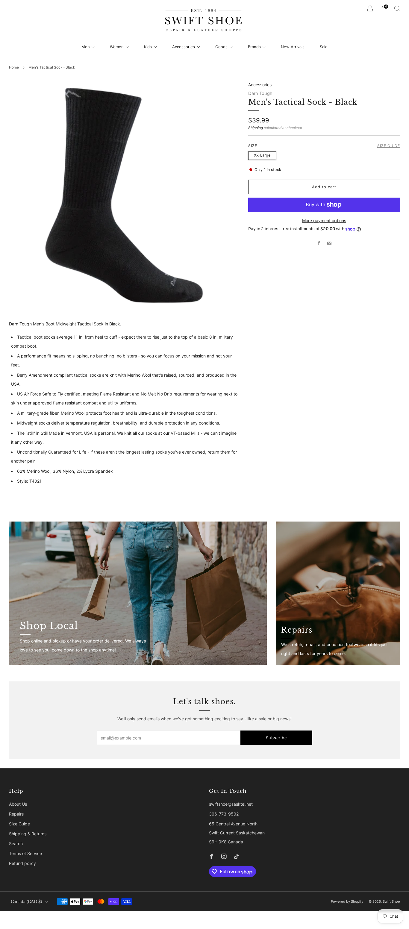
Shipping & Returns (27, 833)
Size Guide (388, 145)
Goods (221, 46)
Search (16, 843)
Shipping (255, 127)
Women (117, 46)
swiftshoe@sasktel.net (231, 804)
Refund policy (22, 863)
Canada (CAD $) (26, 901)
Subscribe (276, 737)
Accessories (183, 46)
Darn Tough (260, 93)
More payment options (324, 220)
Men (85, 46)
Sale (324, 46)
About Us (18, 804)
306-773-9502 (224, 813)
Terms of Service (25, 853)
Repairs (16, 813)
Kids (148, 46)
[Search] (397, 8)
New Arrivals (293, 46)
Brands (254, 46)
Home (14, 67)
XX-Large (262, 155)
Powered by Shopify (347, 901)
